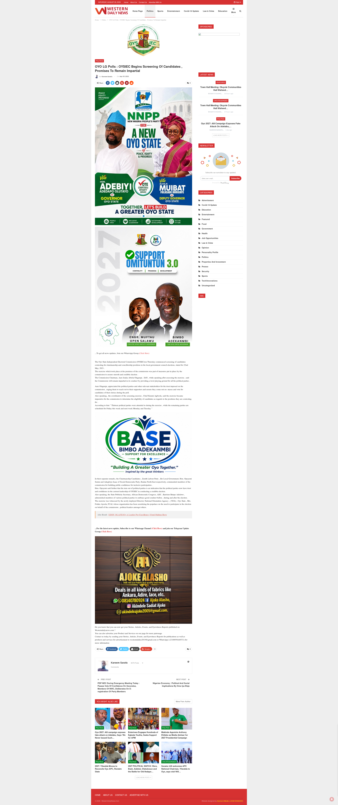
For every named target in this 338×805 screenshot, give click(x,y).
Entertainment (173, 11)
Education (222, 11)
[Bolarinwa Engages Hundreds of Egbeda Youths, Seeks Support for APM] (143, 718)
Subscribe (235, 178)
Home (126, 2)
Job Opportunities (210, 238)
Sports (160, 11)
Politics (150, 11)
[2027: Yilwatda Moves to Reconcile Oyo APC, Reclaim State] (110, 752)
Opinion (205, 247)
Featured (221, 82)
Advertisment (208, 200)
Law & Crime (208, 11)
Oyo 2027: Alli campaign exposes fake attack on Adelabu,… (220, 125)
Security (205, 271)
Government (207, 228)
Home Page (138, 11)
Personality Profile (210, 252)
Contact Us (143, 2)
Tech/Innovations (209, 280)
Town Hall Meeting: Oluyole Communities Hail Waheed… (220, 88)
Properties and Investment (214, 261)
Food (204, 224)
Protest (205, 266)
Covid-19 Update (191, 11)
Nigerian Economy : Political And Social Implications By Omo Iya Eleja (171, 684)
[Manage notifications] (332, 799)
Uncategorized (169, 761)
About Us (133, 2)
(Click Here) (144, 353)
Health (205, 233)
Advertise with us (155, 2)
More (233, 12)
